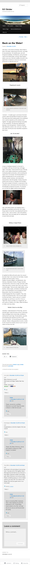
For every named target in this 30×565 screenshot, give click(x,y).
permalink (11, 366)
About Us (5, 32)
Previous (20, 37)
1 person (11, 486)
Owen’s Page (5, 29)
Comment (20, 543)
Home (4, 25)
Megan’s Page (19, 25)
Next (26, 37)
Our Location (10, 25)
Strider (22, 364)
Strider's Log (16, 364)
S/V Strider (7, 9)
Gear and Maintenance (16, 29)
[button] (15, 97)
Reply (6, 392)
